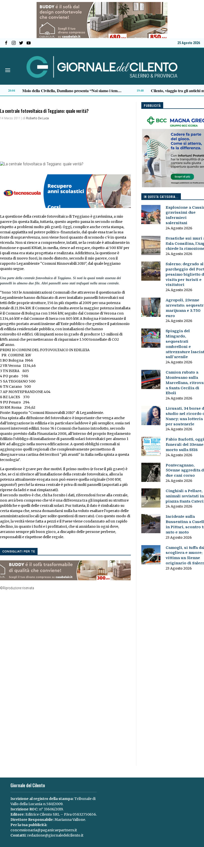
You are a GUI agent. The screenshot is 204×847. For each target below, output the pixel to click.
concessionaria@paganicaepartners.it (43, 830)
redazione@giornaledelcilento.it (55, 835)
